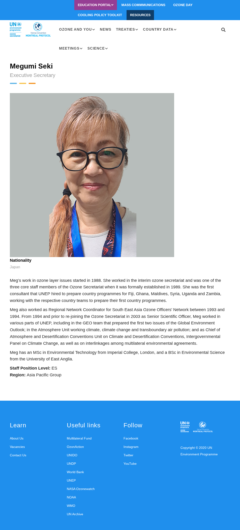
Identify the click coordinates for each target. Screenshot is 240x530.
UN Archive (75, 514)
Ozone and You (75, 29)
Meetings (69, 48)
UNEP (71, 480)
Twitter (128, 455)
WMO (71, 506)
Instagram (131, 447)
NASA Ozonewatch (81, 489)
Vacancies (17, 447)
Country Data (158, 29)
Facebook (131, 438)
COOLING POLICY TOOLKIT (100, 15)
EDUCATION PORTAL (94, 5)
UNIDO (72, 455)
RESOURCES (140, 15)
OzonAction (75, 447)
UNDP (71, 463)
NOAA (71, 497)
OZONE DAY (182, 5)
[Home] (31, 29)
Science (96, 48)
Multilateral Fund (79, 438)
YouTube (130, 463)
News (105, 29)
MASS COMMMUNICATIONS (143, 5)
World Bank (75, 472)
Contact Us (18, 455)
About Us (16, 438)
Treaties (125, 29)
